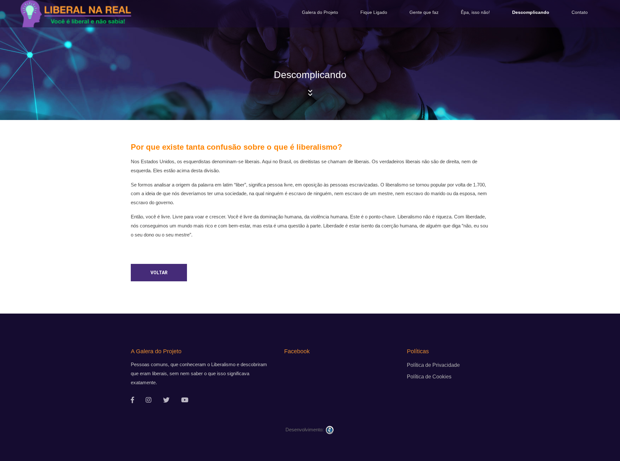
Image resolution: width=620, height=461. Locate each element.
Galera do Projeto (320, 12)
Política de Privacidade (433, 365)
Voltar (159, 272)
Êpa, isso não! (475, 12)
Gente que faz (424, 12)
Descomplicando (530, 12)
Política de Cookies (429, 376)
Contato (580, 12)
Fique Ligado (373, 12)
